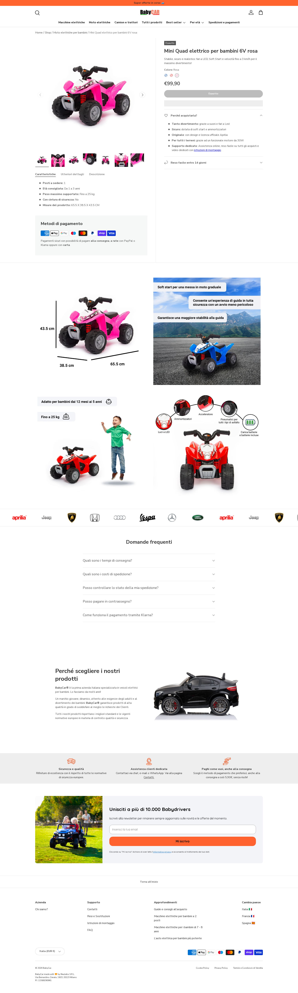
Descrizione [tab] (97, 174)
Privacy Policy (221, 968)
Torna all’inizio (149, 881)
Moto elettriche (99, 22)
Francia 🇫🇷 (248, 916)
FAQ (90, 930)
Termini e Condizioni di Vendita (248, 968)
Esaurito (213, 93)
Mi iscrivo (183, 841)
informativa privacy (162, 851)
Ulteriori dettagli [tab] (72, 174)
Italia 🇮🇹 (247, 909)
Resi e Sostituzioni (98, 916)
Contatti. (149, 777)
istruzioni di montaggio (207, 150)
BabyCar (47, 968)
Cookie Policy (202, 968)
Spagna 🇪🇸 (248, 923)
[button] (261, 12)
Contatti (92, 909)
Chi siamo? (41, 909)
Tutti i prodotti (152, 22)
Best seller (174, 22)
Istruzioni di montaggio (101, 923)
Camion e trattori (126, 22)
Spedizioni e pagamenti (224, 22)
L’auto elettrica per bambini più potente (178, 938)
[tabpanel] (91, 194)
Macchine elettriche (71, 22)
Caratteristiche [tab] (45, 174)
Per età (195, 22)
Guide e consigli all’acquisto (170, 909)
